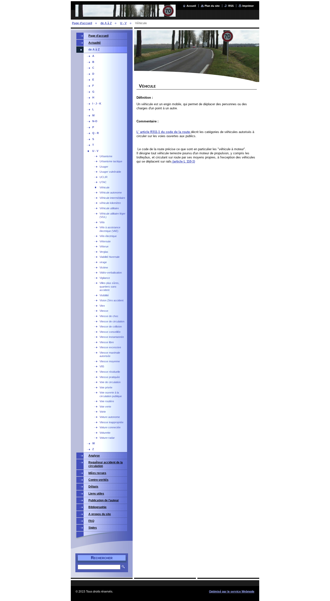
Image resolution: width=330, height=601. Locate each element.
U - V (123, 23)
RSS (231, 5)
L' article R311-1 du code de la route (163, 132)
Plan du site (212, 5)
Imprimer (248, 5)
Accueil (191, 5)
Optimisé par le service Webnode (231, 591)
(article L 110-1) (183, 161)
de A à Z (106, 23)
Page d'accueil (82, 23)
